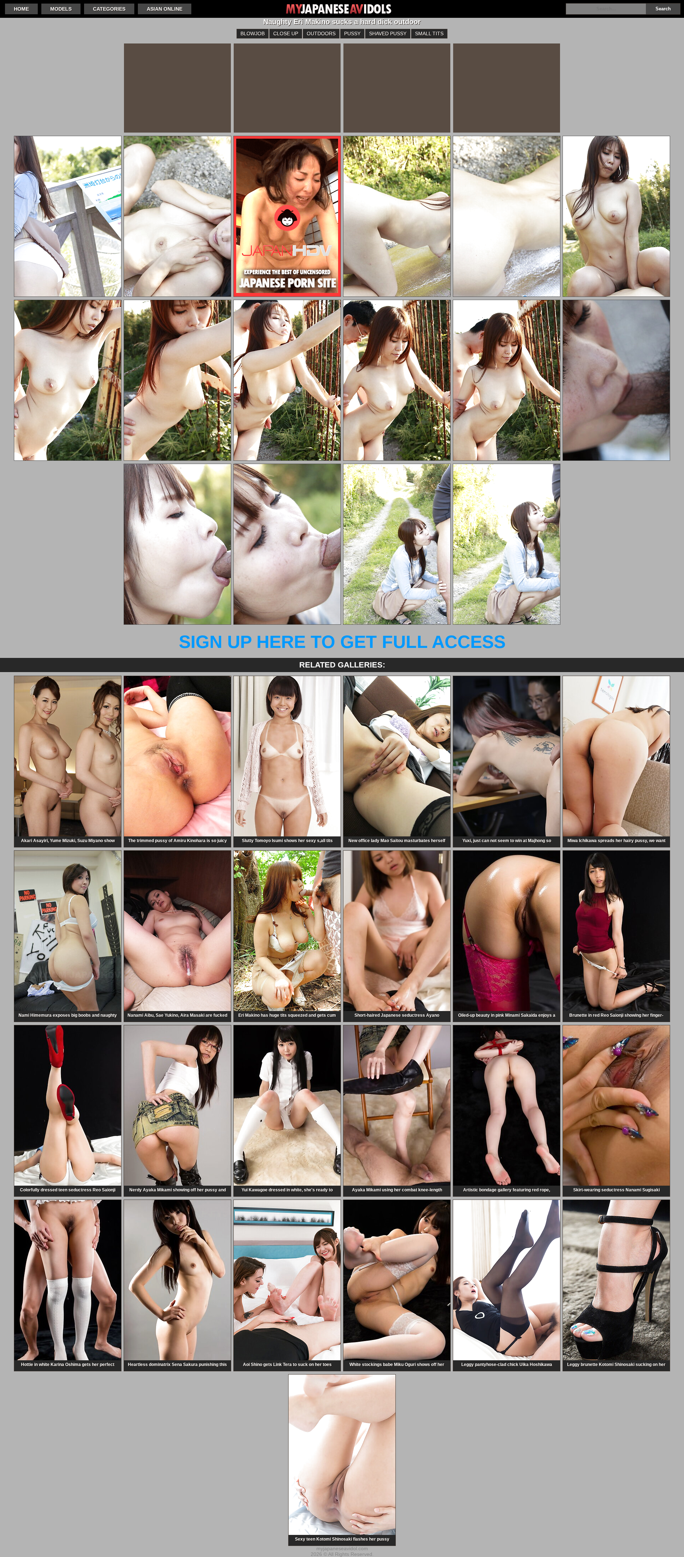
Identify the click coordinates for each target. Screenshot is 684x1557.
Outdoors (321, 33)
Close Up (285, 33)
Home (21, 9)
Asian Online (164, 9)
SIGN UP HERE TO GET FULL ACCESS (342, 642)
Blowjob (252, 33)
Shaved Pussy (387, 33)
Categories (109, 9)
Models (61, 9)
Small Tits (429, 33)
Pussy (352, 33)
